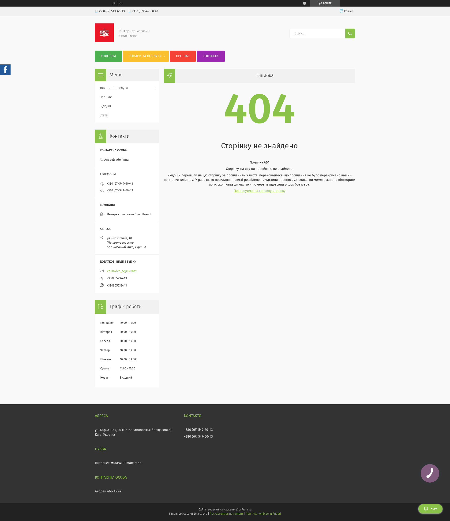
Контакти (211, 56)
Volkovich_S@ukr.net (122, 271)
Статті (104, 115)
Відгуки (105, 106)
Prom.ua (246, 509)
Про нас (183, 56)
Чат (434, 509)
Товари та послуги (145, 56)
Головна (108, 56)
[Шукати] (350, 33)
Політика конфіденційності (263, 514)
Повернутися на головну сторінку (259, 191)
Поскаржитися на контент (226, 514)
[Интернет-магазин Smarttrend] (104, 41)
